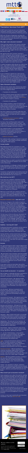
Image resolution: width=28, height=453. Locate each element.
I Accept (22, 442)
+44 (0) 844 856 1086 (14, 15)
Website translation (8, 136)
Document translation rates (7, 199)
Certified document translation (11, 118)
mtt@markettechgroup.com (14, 16)
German (24, 97)
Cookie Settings (22, 448)
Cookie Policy (6, 449)
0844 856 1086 (16, 396)
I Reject (22, 445)
